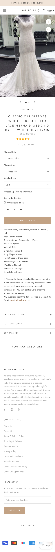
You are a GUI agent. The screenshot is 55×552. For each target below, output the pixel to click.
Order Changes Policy (14, 471)
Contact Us (8, 431)
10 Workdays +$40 (15, 202)
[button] (23, 138)
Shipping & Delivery (13, 441)
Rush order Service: (13, 197)
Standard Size (10, 178)
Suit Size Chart (14, 323)
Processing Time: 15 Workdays (18, 191)
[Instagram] (12, 409)
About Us (8, 426)
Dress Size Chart (15, 314)
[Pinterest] (19, 409)
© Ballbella (27, 526)
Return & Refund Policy (14, 436)
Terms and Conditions (14, 456)
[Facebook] (5, 409)
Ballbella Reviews (11, 461)
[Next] (34, 102)
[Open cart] (44, 10)
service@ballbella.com (20, 300)
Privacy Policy (10, 451)
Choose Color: (10, 152)
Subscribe (14, 510)
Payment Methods (11, 446)
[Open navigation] (4, 10)
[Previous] (20, 102)
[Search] (38, 10)
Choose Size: (10, 165)
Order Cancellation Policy (15, 466)
